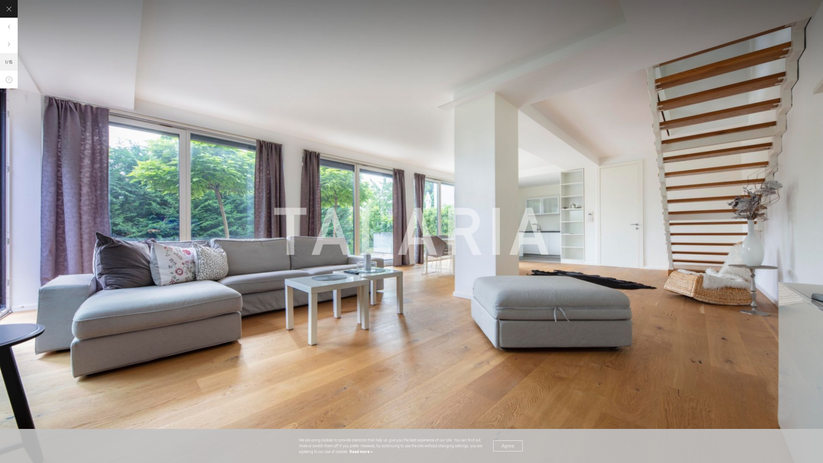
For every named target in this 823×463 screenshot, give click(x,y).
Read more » (360, 451)
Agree (508, 446)
